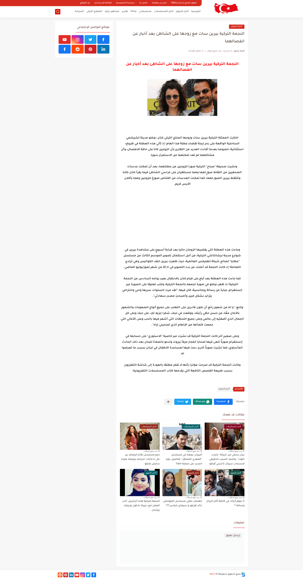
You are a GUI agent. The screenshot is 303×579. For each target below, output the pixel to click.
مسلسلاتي (145, 11)
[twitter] (91, 39)
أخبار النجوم (182, 11)
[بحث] (57, 11)
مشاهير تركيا (112, 11)
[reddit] (78, 49)
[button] (223, 402)
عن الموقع (85, 3)
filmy (133, 11)
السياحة (79, 11)
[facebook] (103, 39)
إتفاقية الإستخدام (103, 3)
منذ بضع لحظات (235, 451)
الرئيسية (196, 11)
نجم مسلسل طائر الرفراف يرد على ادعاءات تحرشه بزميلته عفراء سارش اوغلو (140, 459)
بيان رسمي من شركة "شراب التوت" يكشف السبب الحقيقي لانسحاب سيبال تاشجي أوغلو (226, 459)
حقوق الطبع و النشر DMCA (184, 3)
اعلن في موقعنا (159, 3)
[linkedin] (103, 49)
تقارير (125, 11)
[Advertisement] (182, 220)
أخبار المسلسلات (163, 11)
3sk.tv (213, 574)
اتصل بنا (143, 3)
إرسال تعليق (233, 535)
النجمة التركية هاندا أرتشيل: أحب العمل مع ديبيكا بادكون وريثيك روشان (141, 506)
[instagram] (78, 39)
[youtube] (65, 39)
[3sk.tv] (226, 8)
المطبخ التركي (94, 11)
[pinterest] (91, 49)
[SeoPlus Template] (243, 574)
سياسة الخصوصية (125, 3)
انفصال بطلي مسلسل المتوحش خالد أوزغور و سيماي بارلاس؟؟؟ (182, 503)
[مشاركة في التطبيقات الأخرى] (168, 402)
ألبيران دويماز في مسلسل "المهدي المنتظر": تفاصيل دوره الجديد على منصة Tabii (184, 459)
